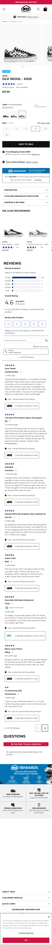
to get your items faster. (39, 798)
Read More (36, 154)
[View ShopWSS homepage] (26, 9)
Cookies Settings (26, 933)
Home (4, 21)
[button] (26, 17)
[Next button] (45, 2)
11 (35, 129)
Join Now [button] (38, 180)
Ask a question (22, 87)
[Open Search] (38, 9)
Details (20, 797)
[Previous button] (6, 2)
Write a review (8, 87)
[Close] (49, 917)
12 (45, 129)
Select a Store (32, 162)
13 (6, 135)
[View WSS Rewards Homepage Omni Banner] (26, 774)
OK (26, 940)
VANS (4, 76)
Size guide (45, 123)
